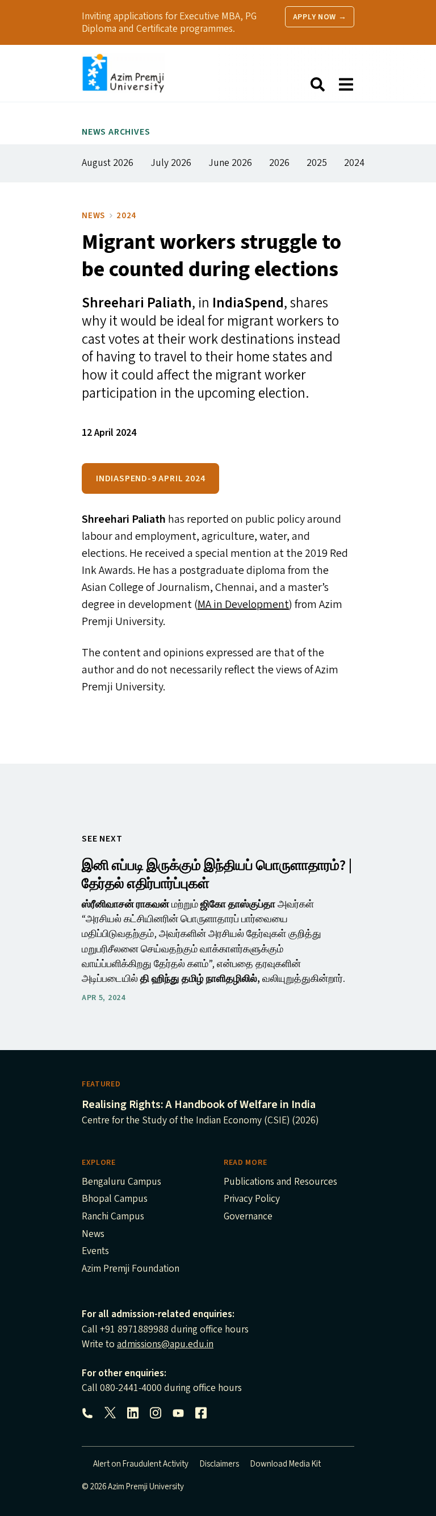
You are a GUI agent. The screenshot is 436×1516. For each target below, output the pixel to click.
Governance (248, 1217)
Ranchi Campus (113, 1217)
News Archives (116, 132)
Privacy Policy (252, 1199)
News (93, 216)
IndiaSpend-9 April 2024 (150, 478)
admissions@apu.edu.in (165, 1344)
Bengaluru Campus (121, 1182)
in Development (243, 605)
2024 (354, 163)
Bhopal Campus (115, 1199)
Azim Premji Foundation (130, 1269)
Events (95, 1252)
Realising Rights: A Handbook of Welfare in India (199, 1105)
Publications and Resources (280, 1182)
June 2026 (230, 163)
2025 (317, 163)
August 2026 (107, 163)
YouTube (178, 1413)
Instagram (155, 1413)
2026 (279, 163)
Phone (87, 1413)
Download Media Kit (285, 1464)
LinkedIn (132, 1413)
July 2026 (170, 163)
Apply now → (320, 17)
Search (317, 85)
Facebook (201, 1413)
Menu (346, 85)
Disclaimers (219, 1464)
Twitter (110, 1413)
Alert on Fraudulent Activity (140, 1464)
